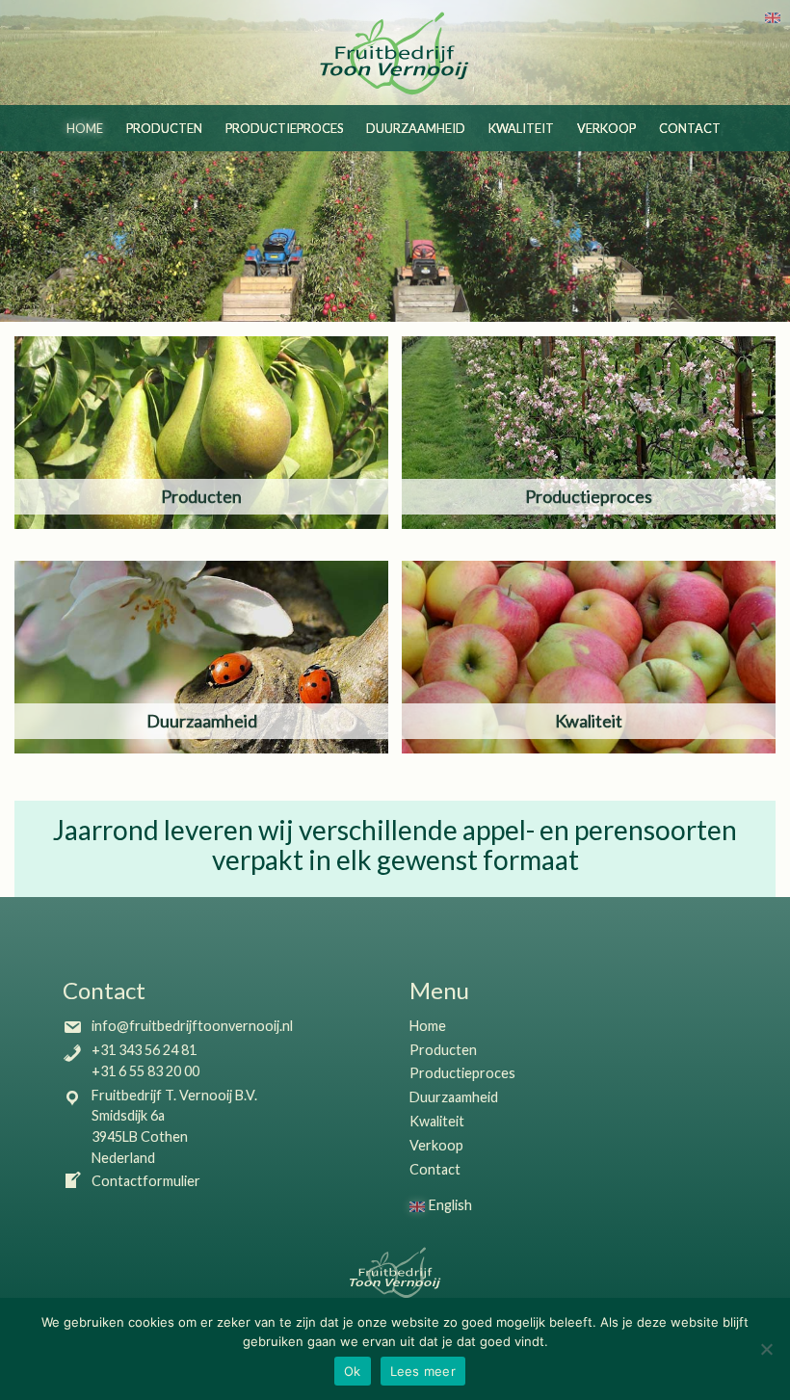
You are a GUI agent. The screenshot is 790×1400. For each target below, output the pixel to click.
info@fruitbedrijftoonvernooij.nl (192, 1025)
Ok (352, 1371)
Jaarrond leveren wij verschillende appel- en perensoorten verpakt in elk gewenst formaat (395, 844)
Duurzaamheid (415, 128)
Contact (690, 128)
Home (84, 128)
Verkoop (606, 128)
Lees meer (423, 1371)
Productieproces (284, 128)
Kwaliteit (521, 128)
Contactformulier (146, 1181)
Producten (164, 128)
